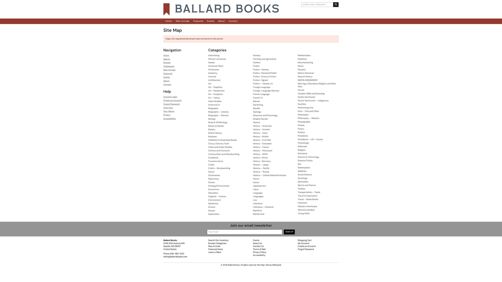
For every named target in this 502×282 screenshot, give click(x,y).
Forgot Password (171, 104)
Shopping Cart (305, 240)
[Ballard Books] (221, 9)
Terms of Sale (259, 249)
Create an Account (172, 101)
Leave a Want (214, 252)
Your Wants (168, 111)
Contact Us (258, 246)
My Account (303, 243)
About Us (257, 243)
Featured (198, 21)
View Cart (168, 108)
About (221, 21)
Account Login (170, 97)
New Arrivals (182, 21)
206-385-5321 (177, 254)
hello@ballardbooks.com (175, 257)
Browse (166, 63)
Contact (233, 21)
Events (210, 21)
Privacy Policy (259, 252)
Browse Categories (217, 243)
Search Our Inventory (218, 240)
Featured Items (215, 249)
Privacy (166, 115)
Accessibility (169, 119)
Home (169, 21)
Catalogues (168, 66)
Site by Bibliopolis (273, 265)
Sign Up (289, 232)
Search (166, 59)
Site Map (261, 265)
